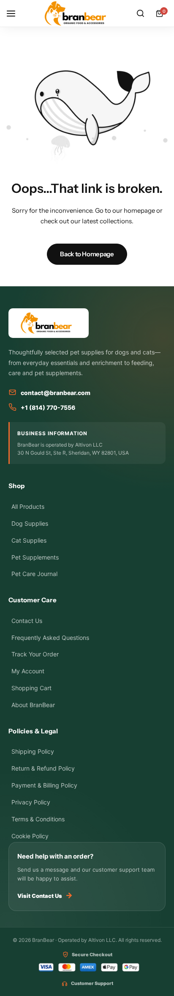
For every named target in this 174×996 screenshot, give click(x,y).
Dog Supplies (29, 523)
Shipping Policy (32, 751)
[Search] (140, 13)
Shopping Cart (31, 687)
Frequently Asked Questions (50, 637)
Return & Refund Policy (43, 768)
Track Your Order (35, 654)
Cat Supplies (28, 540)
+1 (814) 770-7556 (48, 407)
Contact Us (26, 620)
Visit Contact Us (45, 895)
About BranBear (33, 704)
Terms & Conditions (38, 819)
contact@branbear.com (55, 392)
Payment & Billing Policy (44, 785)
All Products (27, 506)
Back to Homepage (87, 254)
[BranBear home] (87, 323)
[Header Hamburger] (15, 13)
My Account (27, 671)
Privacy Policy (30, 802)
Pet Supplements (35, 557)
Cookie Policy (30, 836)
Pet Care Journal (34, 573)
